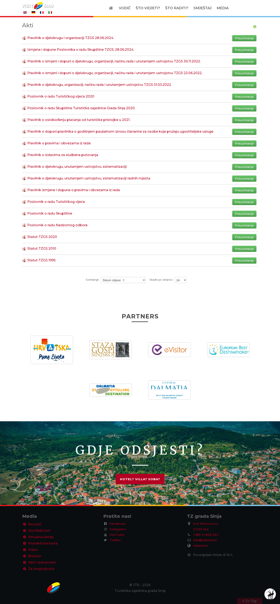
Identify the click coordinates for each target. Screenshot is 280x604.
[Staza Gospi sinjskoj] (110, 349)
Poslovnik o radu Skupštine (49, 213)
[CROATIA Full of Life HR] (51, 349)
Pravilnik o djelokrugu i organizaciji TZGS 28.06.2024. (70, 38)
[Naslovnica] (112, 8)
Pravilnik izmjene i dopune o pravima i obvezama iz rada (73, 190)
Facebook (117, 524)
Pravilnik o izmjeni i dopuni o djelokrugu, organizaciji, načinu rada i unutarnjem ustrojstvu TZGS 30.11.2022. (114, 61)
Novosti (34, 524)
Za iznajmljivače (41, 569)
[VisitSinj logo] (37, 5)
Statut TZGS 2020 (42, 237)
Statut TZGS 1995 (41, 260)
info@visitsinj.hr (205, 540)
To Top (250, 601)
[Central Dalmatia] (169, 390)
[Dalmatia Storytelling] (110, 390)
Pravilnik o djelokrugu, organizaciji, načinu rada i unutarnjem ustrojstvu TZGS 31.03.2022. (99, 85)
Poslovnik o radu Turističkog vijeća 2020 (60, 96)
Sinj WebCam (39, 531)
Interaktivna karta (43, 543)
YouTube (116, 535)
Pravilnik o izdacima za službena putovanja (62, 155)
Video (33, 550)
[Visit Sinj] (51, 587)
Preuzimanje (244, 38)
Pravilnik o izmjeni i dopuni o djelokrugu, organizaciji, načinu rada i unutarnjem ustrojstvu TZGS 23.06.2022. (114, 73)
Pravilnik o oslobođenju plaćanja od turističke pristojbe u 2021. (78, 120)
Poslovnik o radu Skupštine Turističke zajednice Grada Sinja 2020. (81, 108)
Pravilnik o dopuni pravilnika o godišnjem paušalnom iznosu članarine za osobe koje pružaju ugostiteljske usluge (120, 131)
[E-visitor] (169, 349)
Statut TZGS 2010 (41, 248)
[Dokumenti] (254, 27)
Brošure (34, 556)
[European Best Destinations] (228, 349)
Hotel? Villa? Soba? (140, 479)
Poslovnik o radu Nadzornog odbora (57, 225)
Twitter (115, 540)
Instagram (117, 529)
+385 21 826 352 (205, 535)
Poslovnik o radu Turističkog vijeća (56, 202)
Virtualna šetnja (41, 537)
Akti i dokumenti (42, 562)
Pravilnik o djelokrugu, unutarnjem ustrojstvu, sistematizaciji (77, 167)
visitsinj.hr (200, 546)
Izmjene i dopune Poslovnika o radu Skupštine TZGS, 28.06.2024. (80, 50)
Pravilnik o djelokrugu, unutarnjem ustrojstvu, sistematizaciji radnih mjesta (88, 178)
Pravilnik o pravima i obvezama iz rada (59, 143)
